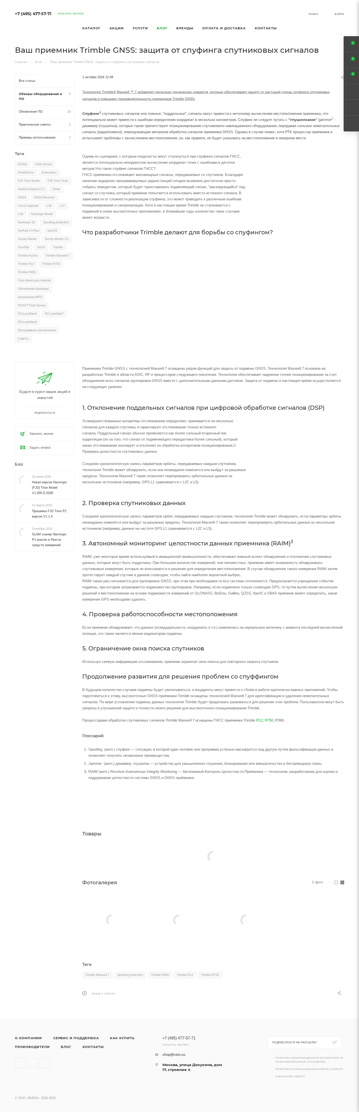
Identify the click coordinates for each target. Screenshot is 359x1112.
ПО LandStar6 (27, 313)
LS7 (62, 205)
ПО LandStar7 (54, 313)
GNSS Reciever (44, 197)
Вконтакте (20, 1063)
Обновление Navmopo (33, 289)
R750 (269, 720)
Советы (23, 338)
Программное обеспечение (37, 330)
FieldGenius (26, 172)
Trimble (58, 247)
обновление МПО (30, 297)
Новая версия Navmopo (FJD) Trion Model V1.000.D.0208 (49, 487)
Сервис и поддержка (76, 1038)
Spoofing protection (130, 975)
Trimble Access (28, 255)
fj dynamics (49, 172)
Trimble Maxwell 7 (97, 975)
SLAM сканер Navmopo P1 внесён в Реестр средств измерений (49, 539)
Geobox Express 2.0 (31, 189)
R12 (259, 720)
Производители (32, 1047)
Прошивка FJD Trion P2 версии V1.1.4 (49, 513)
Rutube (32, 1063)
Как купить (122, 1038)
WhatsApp (45, 1063)
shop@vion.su (173, 1054)
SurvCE (52, 230)
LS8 (20, 214)
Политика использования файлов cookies (309, 1069)
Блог (19, 464)
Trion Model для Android (34, 280)
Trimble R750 (210, 975)
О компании (28, 1038)
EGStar (22, 164)
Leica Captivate (28, 205)
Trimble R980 (160, 975)
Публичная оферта (290, 1076)
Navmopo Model (42, 214)
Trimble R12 (185, 975)
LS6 (49, 205)
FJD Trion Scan (58, 181)
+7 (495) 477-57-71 (33, 13)
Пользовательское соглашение (300, 1061)
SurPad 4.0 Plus (28, 230)
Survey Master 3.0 (57, 239)
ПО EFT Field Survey (32, 305)
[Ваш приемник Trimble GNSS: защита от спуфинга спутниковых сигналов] (112, 920)
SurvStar (23, 247)
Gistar (56, 189)
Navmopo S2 (26, 222)
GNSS (22, 197)
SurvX (41, 247)
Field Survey (43, 164)
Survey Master (27, 239)
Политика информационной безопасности (309, 1058)
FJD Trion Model (29, 181)
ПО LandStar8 (27, 322)
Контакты (93, 1047)
